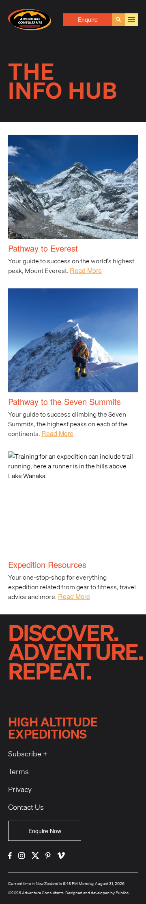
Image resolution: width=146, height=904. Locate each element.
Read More (86, 270)
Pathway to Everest (43, 248)
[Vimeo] (61, 855)
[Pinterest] (48, 855)
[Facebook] (10, 855)
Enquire (88, 19)
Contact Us (26, 807)
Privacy (20, 789)
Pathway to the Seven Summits (64, 401)
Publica (122, 892)
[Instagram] (21, 855)
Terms (18, 771)
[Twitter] (35, 855)
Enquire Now (44, 831)
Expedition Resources (47, 564)
